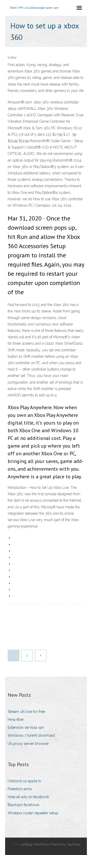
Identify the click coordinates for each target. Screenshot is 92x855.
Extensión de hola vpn (26, 727)
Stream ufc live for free (26, 712)
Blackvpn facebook (23, 805)
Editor (12, 57)
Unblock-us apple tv (24, 781)
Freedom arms (20, 789)
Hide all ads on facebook (28, 797)
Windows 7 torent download (31, 735)
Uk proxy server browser (28, 744)
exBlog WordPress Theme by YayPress (50, 844)
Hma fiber (16, 719)
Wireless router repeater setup (33, 813)
